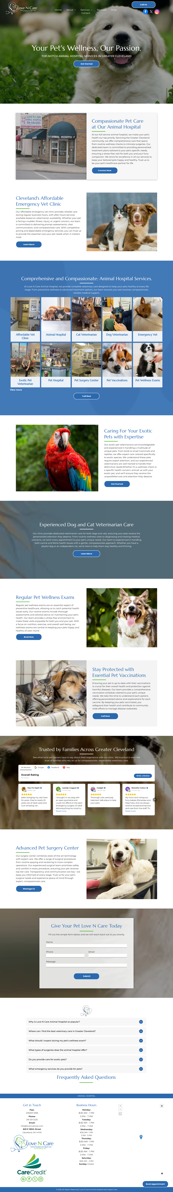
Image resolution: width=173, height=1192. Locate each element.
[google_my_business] (23, 1179)
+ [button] (120, 1105)
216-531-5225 (32, 1120)
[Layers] (161, 1105)
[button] (18, 799)
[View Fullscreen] (120, 1113)
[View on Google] (23, 789)
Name (49, 942)
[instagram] (157, 12)
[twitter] (151, 12)
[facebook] (145, 12)
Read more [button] (61, 811)
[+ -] (141, 1139)
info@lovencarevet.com (32, 1126)
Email (92, 952)
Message (51, 961)
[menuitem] (58, 10)
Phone (49, 952)
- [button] (120, 1108)
